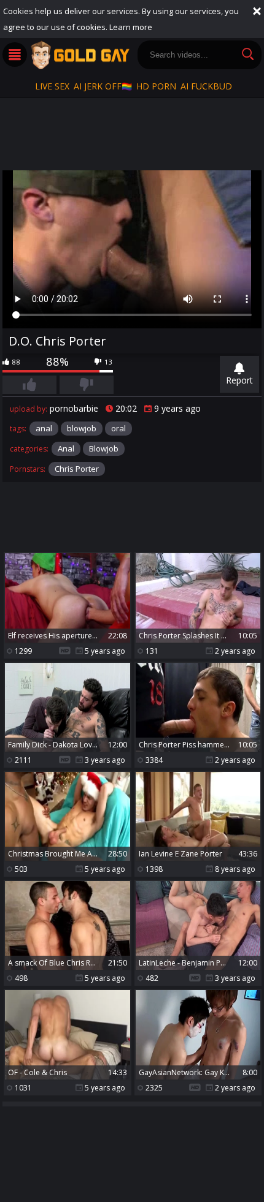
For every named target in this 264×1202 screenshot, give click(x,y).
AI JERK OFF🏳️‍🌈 (103, 86)
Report (239, 380)
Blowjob (103, 448)
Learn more (130, 26)
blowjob (81, 428)
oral (118, 428)
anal (44, 428)
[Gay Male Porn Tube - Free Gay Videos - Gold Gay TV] (80, 55)
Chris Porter (77, 468)
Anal (66, 448)
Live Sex (52, 86)
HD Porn (156, 86)
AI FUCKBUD (206, 86)
